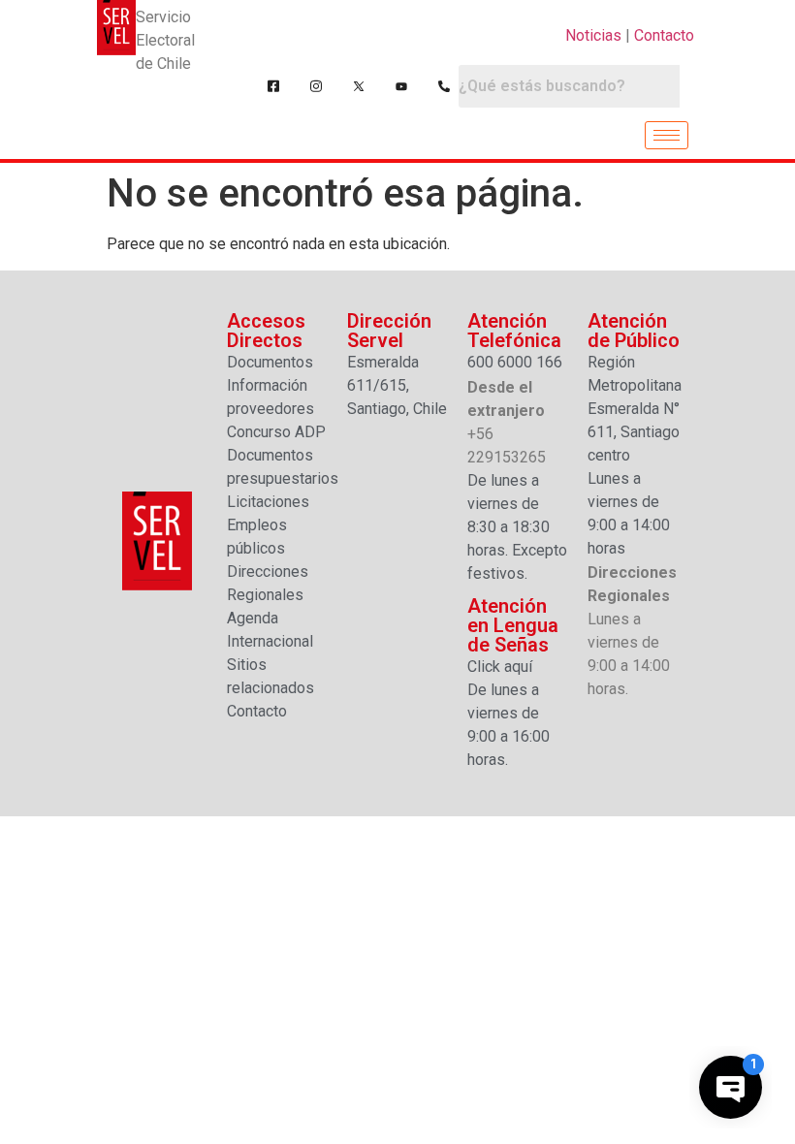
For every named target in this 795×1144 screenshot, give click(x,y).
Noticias (593, 35)
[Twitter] (358, 86)
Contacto (664, 35)
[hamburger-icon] (666, 135)
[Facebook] (273, 86)
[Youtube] (401, 86)
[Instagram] (316, 86)
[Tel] (444, 86)
